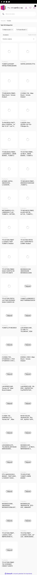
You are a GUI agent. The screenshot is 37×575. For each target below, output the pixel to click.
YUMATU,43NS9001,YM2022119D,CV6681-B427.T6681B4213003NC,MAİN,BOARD (27, 299)
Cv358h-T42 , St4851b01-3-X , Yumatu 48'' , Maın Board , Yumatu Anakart (8, 417)
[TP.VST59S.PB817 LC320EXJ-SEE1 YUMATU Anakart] (9, 227)
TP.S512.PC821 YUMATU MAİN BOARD (25, 476)
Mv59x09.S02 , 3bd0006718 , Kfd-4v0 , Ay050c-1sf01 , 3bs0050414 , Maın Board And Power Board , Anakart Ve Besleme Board (27, 417)
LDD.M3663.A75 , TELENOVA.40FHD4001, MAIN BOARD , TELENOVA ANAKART (9, 447)
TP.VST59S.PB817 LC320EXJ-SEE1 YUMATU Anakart (8, 241)
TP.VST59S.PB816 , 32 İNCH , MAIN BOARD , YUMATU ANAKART (26, 153)
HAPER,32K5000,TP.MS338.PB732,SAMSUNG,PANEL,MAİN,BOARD (27, 64)
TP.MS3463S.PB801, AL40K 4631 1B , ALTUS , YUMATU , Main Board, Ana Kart (27, 212)
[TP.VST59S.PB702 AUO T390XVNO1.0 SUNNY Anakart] (27, 227)
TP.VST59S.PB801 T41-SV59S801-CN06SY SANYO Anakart (8, 564)
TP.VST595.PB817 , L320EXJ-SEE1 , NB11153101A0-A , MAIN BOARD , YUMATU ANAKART (8, 535)
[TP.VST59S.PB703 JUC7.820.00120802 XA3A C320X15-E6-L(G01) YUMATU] (9, 286)
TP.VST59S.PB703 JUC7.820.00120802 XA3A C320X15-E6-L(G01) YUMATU (8, 300)
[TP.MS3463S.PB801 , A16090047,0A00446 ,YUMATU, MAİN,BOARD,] (27, 168)
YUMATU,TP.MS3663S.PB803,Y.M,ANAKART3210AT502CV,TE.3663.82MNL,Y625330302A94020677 (9, 328)
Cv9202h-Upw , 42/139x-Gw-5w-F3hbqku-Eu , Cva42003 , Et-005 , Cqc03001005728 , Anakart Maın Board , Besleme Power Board (27, 124)
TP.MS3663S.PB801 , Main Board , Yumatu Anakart (9, 95)
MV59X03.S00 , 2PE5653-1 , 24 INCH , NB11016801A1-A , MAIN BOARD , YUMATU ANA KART (27, 447)
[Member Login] (26, 8)
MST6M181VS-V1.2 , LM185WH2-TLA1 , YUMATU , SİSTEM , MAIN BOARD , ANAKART (8, 212)
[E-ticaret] (18, 573)
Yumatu (9, 20)
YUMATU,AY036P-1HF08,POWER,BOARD (9, 65)
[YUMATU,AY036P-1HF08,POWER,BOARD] (9, 51)
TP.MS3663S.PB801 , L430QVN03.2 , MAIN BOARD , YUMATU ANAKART (9, 153)
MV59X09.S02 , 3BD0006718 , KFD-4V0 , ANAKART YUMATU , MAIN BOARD (27, 505)
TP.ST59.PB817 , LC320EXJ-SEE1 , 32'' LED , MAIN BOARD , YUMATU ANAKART (27, 535)
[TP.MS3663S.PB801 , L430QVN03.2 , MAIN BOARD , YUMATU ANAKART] (9, 139)
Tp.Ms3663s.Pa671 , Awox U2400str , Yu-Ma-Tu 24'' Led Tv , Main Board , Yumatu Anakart (8, 124)
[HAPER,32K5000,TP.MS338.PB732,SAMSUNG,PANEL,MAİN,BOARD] (27, 51)
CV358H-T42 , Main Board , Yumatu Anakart (26, 95)
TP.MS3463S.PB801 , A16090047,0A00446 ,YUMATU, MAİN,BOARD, (27, 183)
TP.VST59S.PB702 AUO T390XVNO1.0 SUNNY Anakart (26, 241)
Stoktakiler (6, 35)
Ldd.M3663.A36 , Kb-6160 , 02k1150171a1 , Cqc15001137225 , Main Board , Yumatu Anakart (27, 388)
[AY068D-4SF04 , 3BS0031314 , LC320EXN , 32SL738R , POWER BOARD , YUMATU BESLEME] (9, 168)
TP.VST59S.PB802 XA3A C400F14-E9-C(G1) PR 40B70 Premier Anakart (8, 271)
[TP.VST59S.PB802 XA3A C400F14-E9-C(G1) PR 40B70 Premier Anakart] (9, 256)
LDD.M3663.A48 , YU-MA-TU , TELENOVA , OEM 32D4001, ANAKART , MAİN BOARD (27, 329)
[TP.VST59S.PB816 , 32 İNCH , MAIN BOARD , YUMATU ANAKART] (27, 139)
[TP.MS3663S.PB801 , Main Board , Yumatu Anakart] (9, 80)
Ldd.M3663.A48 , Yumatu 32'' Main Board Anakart (7, 388)
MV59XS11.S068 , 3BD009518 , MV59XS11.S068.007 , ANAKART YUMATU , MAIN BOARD (9, 505)
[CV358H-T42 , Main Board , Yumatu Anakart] (27, 80)
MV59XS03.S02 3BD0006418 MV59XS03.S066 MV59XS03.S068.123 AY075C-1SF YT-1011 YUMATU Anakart (27, 271)
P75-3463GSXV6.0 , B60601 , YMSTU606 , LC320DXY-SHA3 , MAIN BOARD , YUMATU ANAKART (9, 476)
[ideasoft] (8, 574)
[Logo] (12, 7)
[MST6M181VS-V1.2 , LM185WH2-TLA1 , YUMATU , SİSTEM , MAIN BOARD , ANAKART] (9, 198)
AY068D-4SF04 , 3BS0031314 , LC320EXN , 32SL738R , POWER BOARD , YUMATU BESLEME (8, 183)
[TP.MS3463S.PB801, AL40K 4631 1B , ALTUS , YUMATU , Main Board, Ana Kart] (27, 198)
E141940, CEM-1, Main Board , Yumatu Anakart (27, 359)
